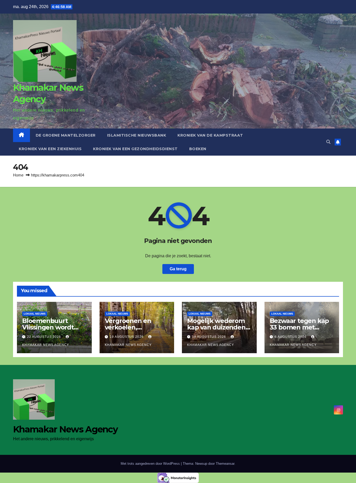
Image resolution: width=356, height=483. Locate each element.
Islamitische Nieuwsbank (136, 135)
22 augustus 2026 (44, 337)
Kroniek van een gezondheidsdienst (135, 148)
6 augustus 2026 (291, 337)
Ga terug (178, 269)
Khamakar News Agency (65, 429)
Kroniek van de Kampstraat (210, 135)
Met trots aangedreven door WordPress (151, 464)
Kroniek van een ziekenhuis (50, 148)
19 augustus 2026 (127, 337)
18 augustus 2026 (209, 337)
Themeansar (225, 464)
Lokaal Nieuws (35, 313)
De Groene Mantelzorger (66, 135)
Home (18, 175)
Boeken (197, 148)
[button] (328, 142)
